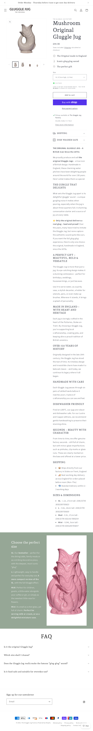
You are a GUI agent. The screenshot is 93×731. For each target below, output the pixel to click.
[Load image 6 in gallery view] (30, 65)
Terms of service (81, 723)
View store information (64, 125)
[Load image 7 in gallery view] (37, 65)
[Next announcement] (88, 2)
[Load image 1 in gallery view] (15, 65)
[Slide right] (43, 64)
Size (54, 72)
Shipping (67, 47)
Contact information (80, 725)
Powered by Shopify (44, 723)
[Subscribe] (49, 702)
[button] (5, 10)
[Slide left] (9, 64)
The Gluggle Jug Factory (29, 723)
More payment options (70, 108)
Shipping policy (66, 725)
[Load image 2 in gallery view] (23, 65)
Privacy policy (68, 723)
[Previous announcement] (5, 2)
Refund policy (57, 723)
